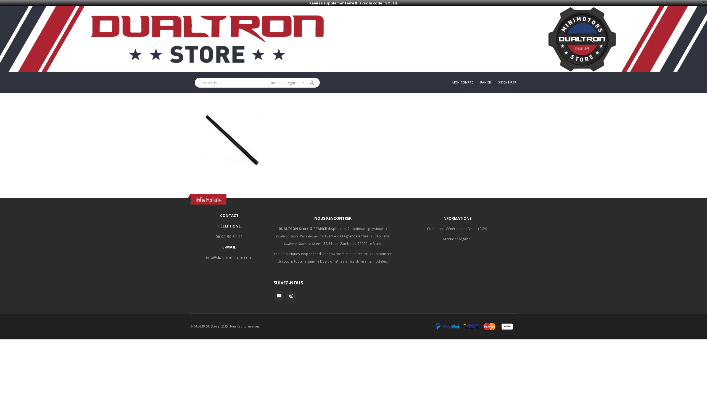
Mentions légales (457, 239)
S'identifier (507, 82)
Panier (485, 82)
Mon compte (462, 82)
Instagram (291, 296)
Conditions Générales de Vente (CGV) (457, 228)
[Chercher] (312, 82)
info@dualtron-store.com (229, 257)
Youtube (279, 296)
